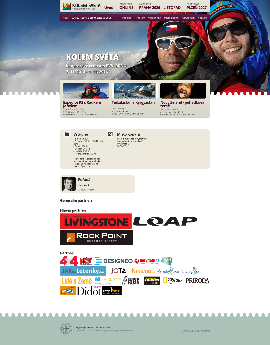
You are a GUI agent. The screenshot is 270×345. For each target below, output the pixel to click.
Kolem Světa (82, 6)
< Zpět (66, 18)
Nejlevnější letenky (85, 327)
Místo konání (171, 17)
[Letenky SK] (190, 275)
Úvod (108, 7)
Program (140, 17)
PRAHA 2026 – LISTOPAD (160, 7)
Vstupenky (154, 17)
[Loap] (165, 228)
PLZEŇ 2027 (197, 7)
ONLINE (126, 7)
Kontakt (202, 17)
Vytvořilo (196, 331)
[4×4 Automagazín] (69, 265)
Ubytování (188, 17)
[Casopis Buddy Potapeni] (86, 265)
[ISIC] (167, 265)
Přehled (127, 17)
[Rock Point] (96, 244)
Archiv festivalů (103, 327)
